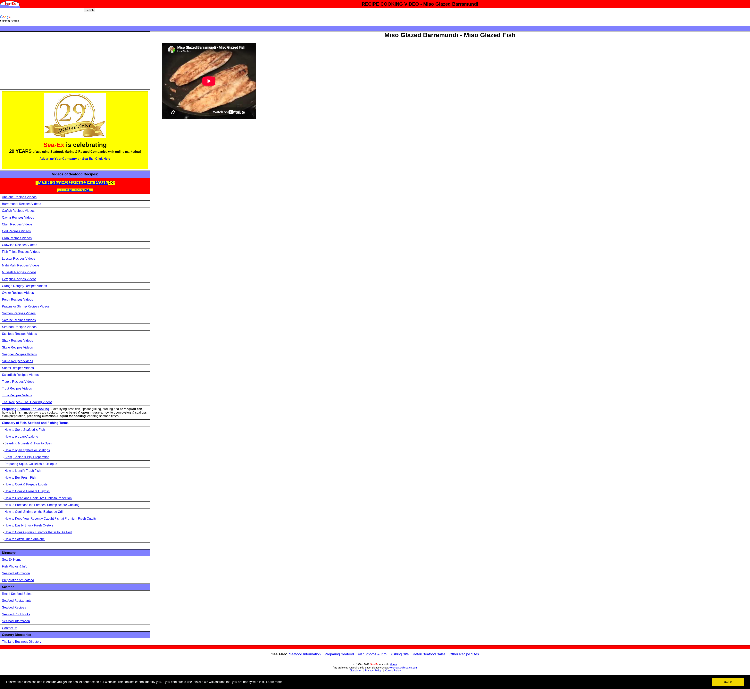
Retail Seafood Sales (16, 593)
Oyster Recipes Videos (18, 292)
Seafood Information (16, 573)
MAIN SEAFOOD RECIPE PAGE (73, 182)
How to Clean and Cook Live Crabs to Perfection (38, 498)
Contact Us (9, 628)
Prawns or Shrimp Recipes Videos (26, 306)
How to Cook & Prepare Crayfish (27, 491)
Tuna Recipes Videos (17, 395)
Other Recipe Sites (464, 654)
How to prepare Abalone (21, 436)
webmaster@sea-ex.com (403, 667)
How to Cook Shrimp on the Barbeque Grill (33, 511)
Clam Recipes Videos (17, 224)
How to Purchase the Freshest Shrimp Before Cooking (41, 505)
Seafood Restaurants (16, 600)
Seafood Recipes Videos (19, 327)
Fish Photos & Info (14, 566)
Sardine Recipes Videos (19, 320)
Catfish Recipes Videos (18, 210)
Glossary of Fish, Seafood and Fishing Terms (35, 422)
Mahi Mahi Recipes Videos (20, 265)
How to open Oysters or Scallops (27, 450)
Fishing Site (399, 654)
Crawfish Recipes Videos (19, 245)
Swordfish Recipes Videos (20, 374)
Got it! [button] (728, 682)
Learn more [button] (274, 682)
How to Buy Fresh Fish (20, 477)
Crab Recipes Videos (17, 238)
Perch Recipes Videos (17, 299)
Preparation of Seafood (18, 580)
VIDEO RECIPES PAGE (75, 190)
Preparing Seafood (339, 654)
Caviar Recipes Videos (18, 217)
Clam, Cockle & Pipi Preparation (26, 457)
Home (393, 664)
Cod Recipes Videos (16, 231)
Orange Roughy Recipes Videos (24, 286)
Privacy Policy (373, 670)
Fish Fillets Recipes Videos (21, 251)
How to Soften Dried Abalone (24, 539)
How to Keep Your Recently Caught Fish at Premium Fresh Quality (50, 518)
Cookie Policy (393, 670)
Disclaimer (355, 670)
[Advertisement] (35, 60)
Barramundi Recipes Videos (21, 204)
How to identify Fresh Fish (22, 470)
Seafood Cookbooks (16, 614)
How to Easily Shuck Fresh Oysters (28, 525)
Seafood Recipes (14, 607)
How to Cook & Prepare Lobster (26, 484)
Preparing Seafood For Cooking (25, 409)
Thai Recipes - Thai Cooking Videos (27, 402)
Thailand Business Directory (21, 641)
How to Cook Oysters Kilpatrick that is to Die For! (38, 532)
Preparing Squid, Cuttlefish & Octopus (30, 464)
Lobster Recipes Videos (18, 258)
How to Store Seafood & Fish (24, 429)
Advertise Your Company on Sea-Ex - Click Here (75, 158)
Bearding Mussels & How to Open (28, 443)
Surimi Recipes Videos (18, 368)
